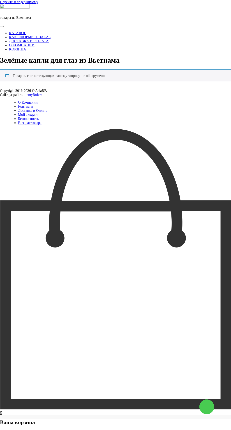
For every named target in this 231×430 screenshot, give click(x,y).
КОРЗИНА (17, 49)
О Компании (28, 102)
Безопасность (28, 119)
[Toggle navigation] (2, 26)
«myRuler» (34, 95)
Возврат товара (30, 123)
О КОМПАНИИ (22, 45)
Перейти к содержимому (19, 2)
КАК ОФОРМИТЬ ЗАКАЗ (30, 37)
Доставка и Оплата (32, 110)
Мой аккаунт (28, 114)
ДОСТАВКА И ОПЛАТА (29, 41)
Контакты (25, 106)
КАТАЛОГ (17, 33)
